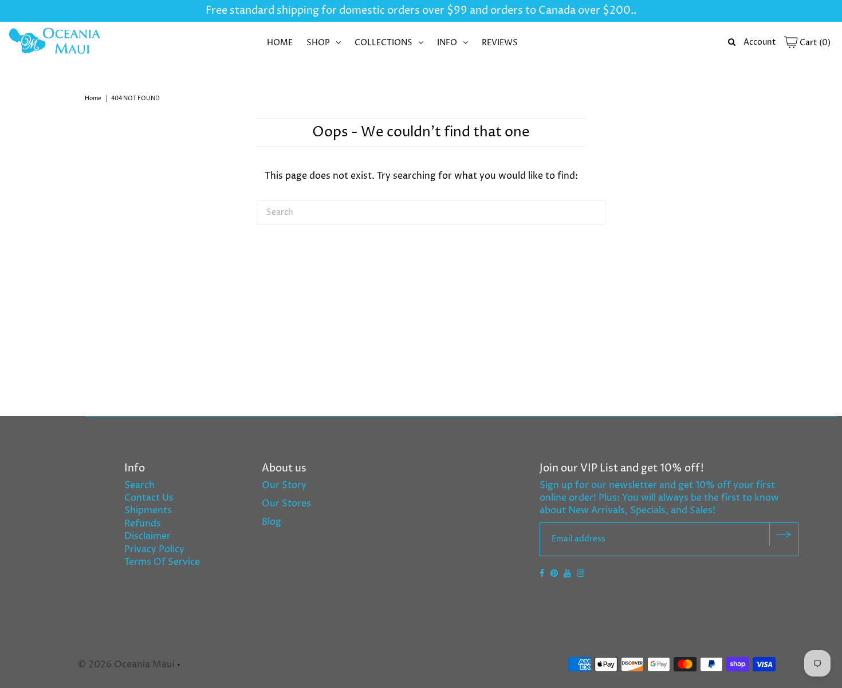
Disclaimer (147, 536)
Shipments (148, 510)
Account (759, 42)
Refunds (142, 523)
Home (93, 99)
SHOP (318, 42)
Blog (271, 522)
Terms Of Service (162, 562)
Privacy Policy (154, 549)
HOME (280, 42)
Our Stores (286, 503)
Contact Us (149, 498)
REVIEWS (500, 42)
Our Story (284, 485)
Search (139, 485)
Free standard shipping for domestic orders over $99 (336, 10)
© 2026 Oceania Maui (126, 664)
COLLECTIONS (383, 42)
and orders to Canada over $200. (550, 10)
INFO (447, 42)
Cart (814, 42)
